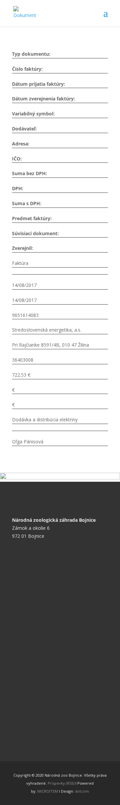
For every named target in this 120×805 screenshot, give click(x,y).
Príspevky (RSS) (61, 783)
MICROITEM (47, 791)
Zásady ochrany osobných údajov (53, 612)
